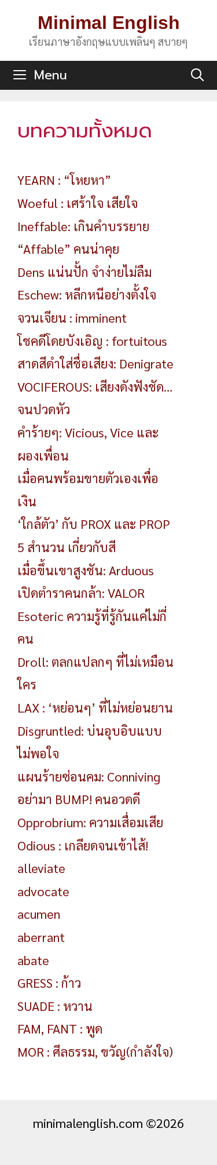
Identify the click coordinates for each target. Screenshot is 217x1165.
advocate (43, 891)
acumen (38, 913)
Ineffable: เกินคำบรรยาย (83, 226)
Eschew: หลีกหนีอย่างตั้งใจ (86, 294)
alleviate (41, 868)
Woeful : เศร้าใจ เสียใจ (77, 203)
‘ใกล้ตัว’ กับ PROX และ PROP (93, 524)
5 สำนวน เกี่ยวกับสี (66, 547)
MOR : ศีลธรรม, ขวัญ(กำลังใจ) (95, 1051)
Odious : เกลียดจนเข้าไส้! (82, 845)
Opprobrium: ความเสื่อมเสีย (90, 822)
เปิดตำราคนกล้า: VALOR (81, 593)
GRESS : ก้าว (49, 982)
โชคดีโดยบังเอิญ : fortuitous (92, 341)
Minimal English (109, 22)
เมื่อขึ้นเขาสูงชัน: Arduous (85, 570)
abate (33, 960)
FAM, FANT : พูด (59, 1028)
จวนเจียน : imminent (72, 317)
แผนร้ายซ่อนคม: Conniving (88, 776)
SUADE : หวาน (55, 1006)
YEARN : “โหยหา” (64, 179)
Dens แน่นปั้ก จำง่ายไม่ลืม (84, 272)
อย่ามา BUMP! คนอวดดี (78, 799)
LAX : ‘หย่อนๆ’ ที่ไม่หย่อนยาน (95, 707)
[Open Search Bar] (197, 75)
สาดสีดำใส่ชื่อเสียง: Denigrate (95, 363)
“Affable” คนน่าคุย (68, 248)
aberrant (41, 937)
